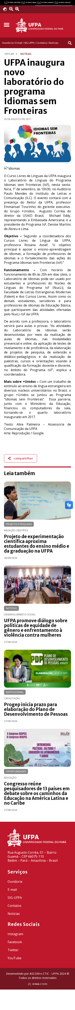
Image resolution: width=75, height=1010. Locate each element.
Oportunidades (16, 771)
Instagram (15, 934)
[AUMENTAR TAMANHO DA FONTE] (18, 9)
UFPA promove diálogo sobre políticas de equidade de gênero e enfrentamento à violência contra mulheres (35, 628)
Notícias (11, 608)
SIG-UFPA (15, 897)
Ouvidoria (15, 881)
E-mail (12, 889)
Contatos (14, 905)
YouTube (14, 958)
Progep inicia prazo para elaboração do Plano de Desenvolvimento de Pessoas (36, 709)
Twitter (13, 950)
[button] (6, 24)
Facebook (15, 942)
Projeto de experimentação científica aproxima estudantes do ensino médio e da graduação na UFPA (36, 544)
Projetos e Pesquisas (19, 524)
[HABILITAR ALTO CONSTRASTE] (6, 9)
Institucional (15, 692)
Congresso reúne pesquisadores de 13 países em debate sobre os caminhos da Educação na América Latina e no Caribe (37, 793)
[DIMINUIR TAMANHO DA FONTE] (12, 9)
